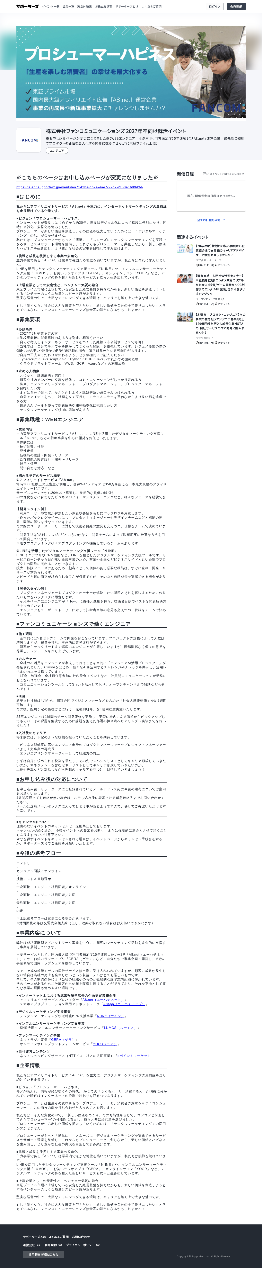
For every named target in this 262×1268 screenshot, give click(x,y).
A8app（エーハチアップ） (124, 1004)
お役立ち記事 (103, 6)
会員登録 (236, 6)
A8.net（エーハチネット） (103, 1000)
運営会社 (29, 1245)
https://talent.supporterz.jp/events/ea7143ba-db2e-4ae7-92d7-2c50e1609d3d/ (79, 187)
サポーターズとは (126, 6)
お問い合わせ (81, 1237)
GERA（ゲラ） (63, 1039)
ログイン (214, 6)
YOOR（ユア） (105, 1044)
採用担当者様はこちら (43, 1254)
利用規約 (51, 1245)
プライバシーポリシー (80, 1245)
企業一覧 (68, 6)
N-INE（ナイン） (110, 1016)
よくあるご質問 (151, 6)
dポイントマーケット (134, 1056)
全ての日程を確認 (208, 220)
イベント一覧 (50, 6)
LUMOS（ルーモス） (121, 1028)
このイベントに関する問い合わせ (225, 173)
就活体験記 (84, 6)
